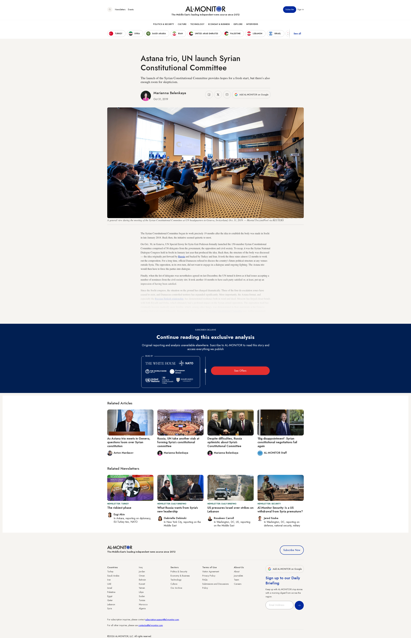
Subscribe (289, 9)
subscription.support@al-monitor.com (162, 619)
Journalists (238, 575)
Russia (181, 256)
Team (236, 579)
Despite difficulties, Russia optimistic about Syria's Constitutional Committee (224, 442)
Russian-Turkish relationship (169, 298)
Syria (109, 608)
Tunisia (142, 600)
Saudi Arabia (113, 575)
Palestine (111, 592)
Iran (109, 579)
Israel (109, 588)
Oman (142, 575)
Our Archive (176, 588)
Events (131, 9)
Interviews (252, 24)
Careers (237, 583)
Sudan (142, 596)
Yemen (142, 588)
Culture (182, 24)
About (236, 571)
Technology (197, 24)
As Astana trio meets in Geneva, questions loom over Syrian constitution (128, 442)
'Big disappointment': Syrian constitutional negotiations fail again (277, 442)
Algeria (142, 608)
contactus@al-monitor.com (150, 625)
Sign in (300, 9)
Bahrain (142, 579)
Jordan (142, 571)
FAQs (204, 579)
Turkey (110, 571)
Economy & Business (219, 24)
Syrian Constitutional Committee (225, 310)
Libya (141, 592)
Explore (238, 24)
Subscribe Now (291, 550)
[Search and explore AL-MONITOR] (109, 9)
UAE (109, 583)
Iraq (141, 567)
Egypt (109, 596)
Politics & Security (163, 24)
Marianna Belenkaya (169, 92)
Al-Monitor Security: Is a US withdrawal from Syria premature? (280, 510)
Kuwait (142, 583)
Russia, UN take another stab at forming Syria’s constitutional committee (178, 442)
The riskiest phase (119, 508)
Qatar (110, 600)
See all (297, 33)
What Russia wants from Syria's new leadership (177, 510)
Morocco (143, 604)
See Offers (240, 371)
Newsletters (120, 9)
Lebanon (111, 604)
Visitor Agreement (210, 571)
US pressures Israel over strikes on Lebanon (230, 510)
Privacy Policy (208, 575)
